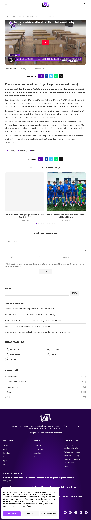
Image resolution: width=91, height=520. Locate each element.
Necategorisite (46, 387)
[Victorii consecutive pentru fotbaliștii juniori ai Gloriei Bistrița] (66, 191)
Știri (6, 16)
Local (33, 150)
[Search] (85, 4)
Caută (8, 288)
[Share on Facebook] (46, 76)
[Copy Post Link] (61, 76)
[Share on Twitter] (51, 76)
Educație (22, 150)
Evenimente (46, 377)
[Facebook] (65, 512)
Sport (46, 392)
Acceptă (12, 513)
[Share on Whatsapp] (56, 76)
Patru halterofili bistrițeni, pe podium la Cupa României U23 (25, 215)
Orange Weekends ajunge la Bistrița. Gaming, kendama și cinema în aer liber (38, 332)
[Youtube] (70, 512)
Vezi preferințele (48, 513)
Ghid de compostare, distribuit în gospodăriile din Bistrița (29, 326)
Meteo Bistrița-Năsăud (46, 382)
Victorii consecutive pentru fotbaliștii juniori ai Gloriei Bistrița (66, 215)
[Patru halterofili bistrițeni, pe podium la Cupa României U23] (24, 191)
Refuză (30, 513)
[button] (8, 198)
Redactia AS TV (11, 69)
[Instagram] (75, 512)
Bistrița (11, 150)
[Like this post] (41, 76)
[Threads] (86, 512)
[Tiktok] (81, 512)
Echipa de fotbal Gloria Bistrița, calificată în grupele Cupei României (34, 320)
